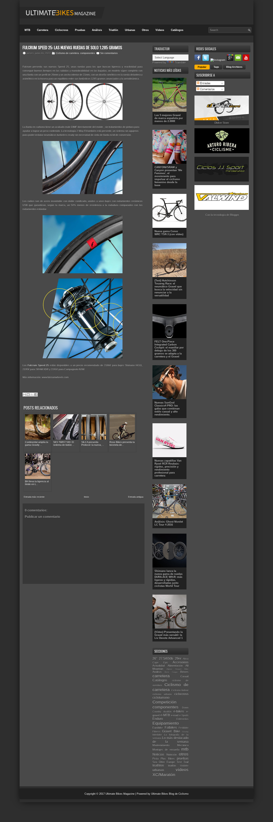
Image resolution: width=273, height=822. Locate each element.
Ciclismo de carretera (67, 53)
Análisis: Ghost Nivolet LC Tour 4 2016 (168, 523)
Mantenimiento (160, 745)
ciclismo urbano (162, 694)
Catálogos (177, 30)
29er (178, 658)
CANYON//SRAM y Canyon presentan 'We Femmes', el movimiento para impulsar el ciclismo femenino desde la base (168, 176)
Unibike (184, 765)
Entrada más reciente (34, 497)
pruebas (182, 758)
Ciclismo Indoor (180, 690)
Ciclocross (61, 30)
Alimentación (175, 665)
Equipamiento (165, 723)
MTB (27, 30)
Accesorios (180, 662)
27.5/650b (166, 658)
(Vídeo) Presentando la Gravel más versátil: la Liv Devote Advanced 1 (168, 635)
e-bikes (178, 711)
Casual (184, 676)
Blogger (234, 214)
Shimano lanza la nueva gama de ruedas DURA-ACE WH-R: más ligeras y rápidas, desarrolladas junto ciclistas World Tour (168, 578)
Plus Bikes (168, 758)
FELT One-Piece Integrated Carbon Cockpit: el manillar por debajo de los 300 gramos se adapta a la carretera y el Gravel (169, 349)
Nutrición (171, 754)
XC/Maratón (163, 774)
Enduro (157, 718)
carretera (161, 676)
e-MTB (165, 715)
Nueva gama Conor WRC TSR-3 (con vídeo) (168, 233)
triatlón (172, 765)
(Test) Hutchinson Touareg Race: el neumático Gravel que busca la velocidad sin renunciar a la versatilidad (168, 288)
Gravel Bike (171, 731)
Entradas (204, 83)
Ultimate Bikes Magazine (120, 793)
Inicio (86, 497)
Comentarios (207, 89)
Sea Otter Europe (163, 762)
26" (154, 658)
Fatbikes (171, 727)
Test (179, 762)
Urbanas (130, 30)
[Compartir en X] (32, 395)
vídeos (182, 769)
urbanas (158, 770)
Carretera (42, 30)
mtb (184, 749)
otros (183, 754)
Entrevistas (182, 719)
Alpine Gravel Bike (177, 669)
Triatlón (113, 30)
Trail (185, 762)
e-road (174, 715)
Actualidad (158, 665)
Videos (159, 30)
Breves (184, 671)
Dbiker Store (221, 122)
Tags (216, 67)
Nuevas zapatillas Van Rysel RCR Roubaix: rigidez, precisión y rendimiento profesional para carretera (167, 468)
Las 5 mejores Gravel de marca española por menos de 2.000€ (168, 118)
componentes (87, 53)
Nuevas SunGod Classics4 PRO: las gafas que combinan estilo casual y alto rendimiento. (167, 408)
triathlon (158, 765)
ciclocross (181, 694)
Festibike (183, 727)
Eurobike (157, 727)
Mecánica (182, 745)
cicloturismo (160, 697)
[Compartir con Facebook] (36, 395)
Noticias (158, 754)
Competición (164, 702)
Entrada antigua (135, 497)
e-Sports (183, 715)
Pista (155, 758)
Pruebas (80, 30)
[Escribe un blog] (28, 395)
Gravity (185, 732)
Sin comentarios (109, 53)
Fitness (156, 731)
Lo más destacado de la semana (170, 739)
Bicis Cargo (171, 672)
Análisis (97, 30)
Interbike (157, 734)
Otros (145, 30)
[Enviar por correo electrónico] (24, 395)
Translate (180, 62)
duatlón (167, 711)
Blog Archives (234, 67)
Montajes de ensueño (165, 749)
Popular (202, 67)
